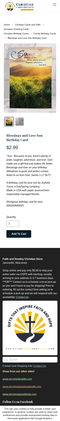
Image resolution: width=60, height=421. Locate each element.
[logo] (19, 6)
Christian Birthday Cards (16, 33)
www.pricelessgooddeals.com (19, 394)
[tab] (9, 121)
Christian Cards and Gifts (27, 24)
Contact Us (22, 297)
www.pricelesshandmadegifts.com (22, 386)
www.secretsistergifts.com (17, 379)
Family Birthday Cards (45, 33)
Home (7, 24)
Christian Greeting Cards (16, 29)
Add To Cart (19, 234)
